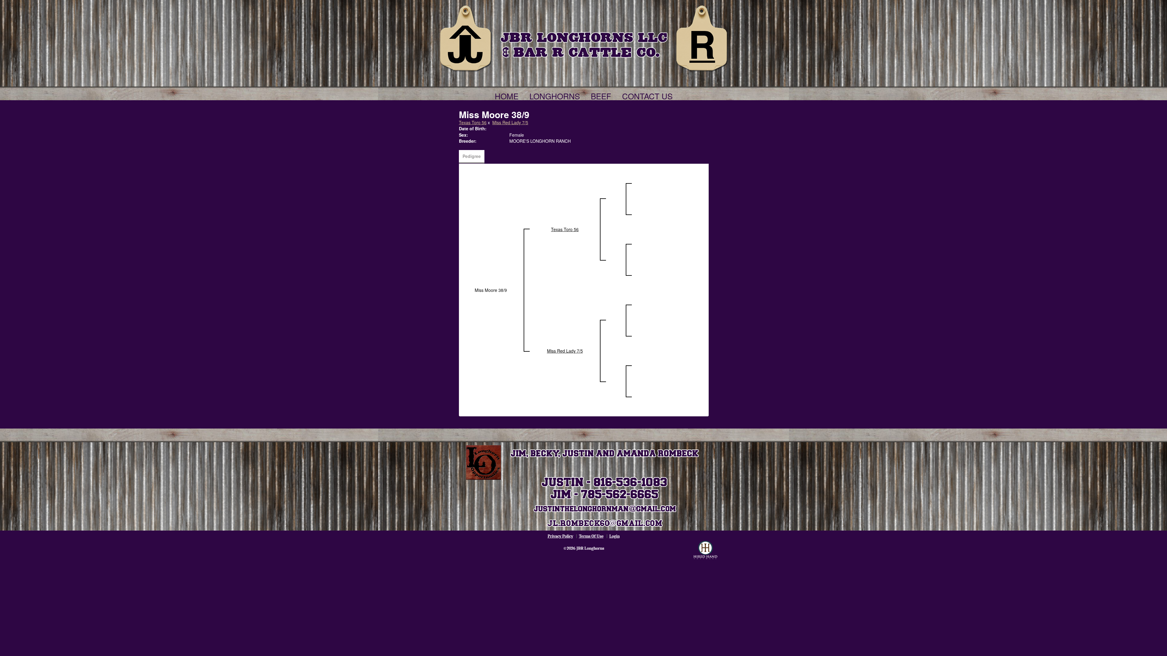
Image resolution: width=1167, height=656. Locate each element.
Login (614, 536)
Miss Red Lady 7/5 (510, 122)
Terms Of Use (591, 536)
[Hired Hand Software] (705, 550)
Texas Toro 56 (473, 122)
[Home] (583, 37)
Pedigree (472, 156)
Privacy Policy (560, 536)
